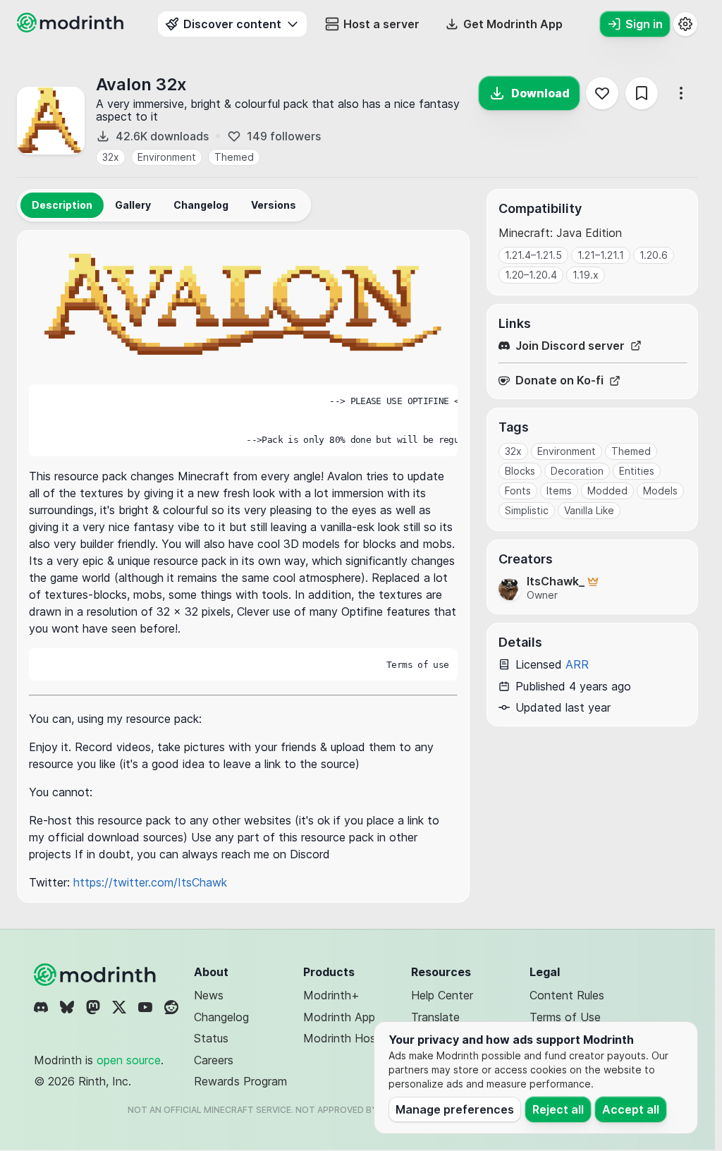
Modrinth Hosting (349, 1038)
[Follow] (602, 93)
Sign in (644, 24)
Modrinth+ (331, 995)
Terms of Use (565, 1017)
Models (660, 491)
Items (559, 491)
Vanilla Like (589, 510)
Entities (636, 471)
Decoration (577, 471)
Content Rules (567, 995)
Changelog (221, 1017)
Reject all (558, 1109)
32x (110, 157)
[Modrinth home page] (72, 28)
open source (129, 1060)
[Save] (642, 93)
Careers (213, 1060)
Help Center (442, 995)
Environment (166, 157)
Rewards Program (240, 1081)
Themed (234, 157)
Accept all (630, 1109)
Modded (607, 491)
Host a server (381, 24)
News (209, 995)
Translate (435, 1017)
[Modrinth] (96, 974)
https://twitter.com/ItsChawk (150, 882)
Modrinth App (339, 1017)
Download (540, 93)
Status (211, 1038)
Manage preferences (455, 1109)
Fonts (518, 491)
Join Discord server (570, 346)
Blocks (520, 471)
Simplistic (527, 510)
